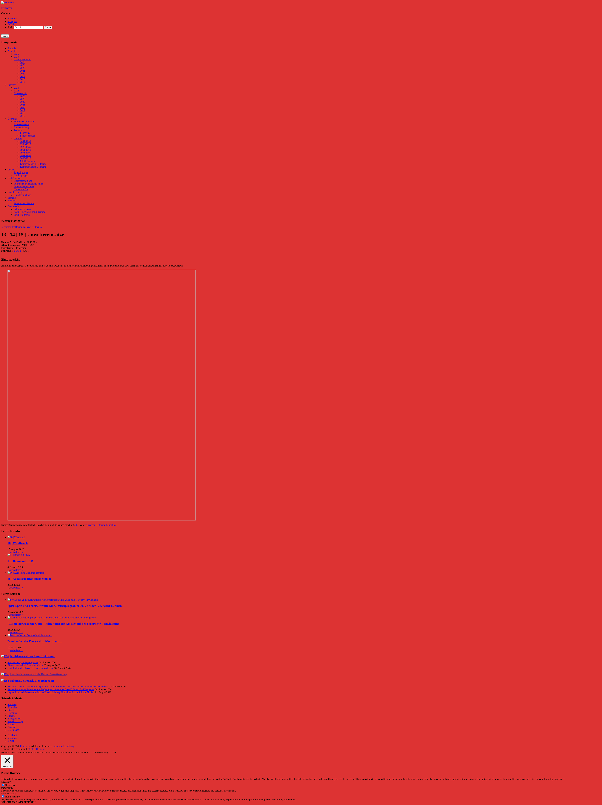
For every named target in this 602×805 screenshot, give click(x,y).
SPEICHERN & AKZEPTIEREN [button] (18, 802)
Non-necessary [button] (8, 793)
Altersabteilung (21, 127)
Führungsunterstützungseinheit (29, 183)
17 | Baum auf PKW (21, 561)
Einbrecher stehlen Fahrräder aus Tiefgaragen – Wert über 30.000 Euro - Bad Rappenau (51, 689)
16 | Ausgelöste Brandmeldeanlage (29, 578)
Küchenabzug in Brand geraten (23, 662)
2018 (22, 79)
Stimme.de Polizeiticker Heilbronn (32, 680)
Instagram (12, 21)
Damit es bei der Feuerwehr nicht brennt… (35, 641)
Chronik (18, 138)
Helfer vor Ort (21, 189)
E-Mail (11, 24)
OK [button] (114, 752)
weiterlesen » (16, 552)
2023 (22, 65)
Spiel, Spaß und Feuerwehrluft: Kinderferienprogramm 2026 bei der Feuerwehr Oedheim (65, 605)
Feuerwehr (6, 8)
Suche (11, 27)
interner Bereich (22, 214)
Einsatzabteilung (22, 124)
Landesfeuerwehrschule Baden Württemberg (39, 674)
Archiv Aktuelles (22, 59)
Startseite (12, 48)
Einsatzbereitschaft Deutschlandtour (25, 665)
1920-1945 (25, 147)
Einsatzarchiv (20, 93)
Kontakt (12, 200)
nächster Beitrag (32, 227)
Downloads (13, 206)
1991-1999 (25, 155)
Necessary (10, 785)
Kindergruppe (21, 175)
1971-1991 (25, 152)
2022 (22, 68)
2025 (16, 56)
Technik (18, 130)
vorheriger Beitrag (11, 227)
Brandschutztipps (22, 195)
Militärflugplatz (27, 161)
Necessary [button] (6, 782)
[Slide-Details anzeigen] (102, 519)
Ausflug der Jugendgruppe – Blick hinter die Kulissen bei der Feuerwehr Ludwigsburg (63, 623)
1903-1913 (25, 144)
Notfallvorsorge (15, 192)
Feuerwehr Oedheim (94, 525)
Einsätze (12, 85)
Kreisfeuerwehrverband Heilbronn (32, 656)
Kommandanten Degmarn (33, 166)
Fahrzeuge (25, 133)
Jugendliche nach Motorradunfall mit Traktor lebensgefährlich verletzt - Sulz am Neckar (51, 692)
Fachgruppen (14, 178)
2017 (22, 82)
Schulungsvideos (22, 209)
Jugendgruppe (21, 172)
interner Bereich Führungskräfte (29, 212)
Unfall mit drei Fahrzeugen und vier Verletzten (30, 668)
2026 (16, 54)
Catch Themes (36, 749)
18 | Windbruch (18, 543)
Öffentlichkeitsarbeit (24, 186)
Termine (12, 197)
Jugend (11, 169)
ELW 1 (17, 250)
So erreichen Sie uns (24, 203)
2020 (22, 73)
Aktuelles (12, 51)
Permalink (111, 525)
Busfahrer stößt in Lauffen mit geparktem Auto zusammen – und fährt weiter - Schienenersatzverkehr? (58, 686)
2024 (22, 62)
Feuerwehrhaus (27, 135)
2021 (22, 70)
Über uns (12, 118)
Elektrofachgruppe (23, 180)
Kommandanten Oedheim (33, 164)
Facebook (12, 18)
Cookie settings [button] (101, 752)
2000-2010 (25, 158)
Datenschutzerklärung (63, 746)
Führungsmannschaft (24, 121)
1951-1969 (25, 149)
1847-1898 (25, 141)
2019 (22, 76)
